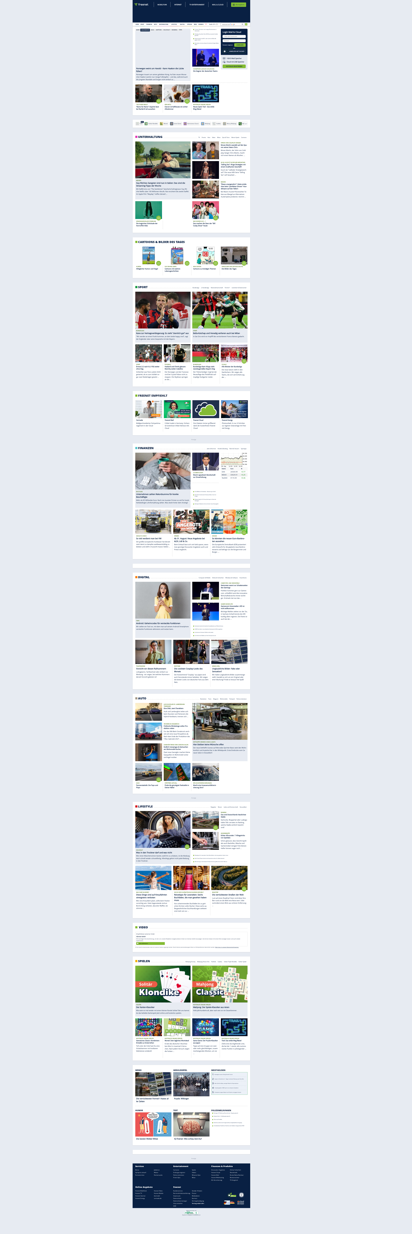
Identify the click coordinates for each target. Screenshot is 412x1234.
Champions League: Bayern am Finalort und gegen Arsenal (227, 1092)
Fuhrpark (232, 699)
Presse (194, 1193)
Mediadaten (196, 1196)
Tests (209, 699)
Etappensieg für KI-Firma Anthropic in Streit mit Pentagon (205, 500)
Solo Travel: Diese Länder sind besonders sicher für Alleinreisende (209, 858)
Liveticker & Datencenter (239, 287)
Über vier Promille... (218, 1119)
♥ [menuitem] (206, 24)
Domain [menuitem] (201, 24)
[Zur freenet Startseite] (141, 4)
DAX (223, 472)
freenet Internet (140, 1196)
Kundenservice (178, 1191)
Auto (142, 698)
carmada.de (158, 1198)
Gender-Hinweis (197, 1191)
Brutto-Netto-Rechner (237, 1175)
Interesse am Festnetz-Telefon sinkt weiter (204, 632)
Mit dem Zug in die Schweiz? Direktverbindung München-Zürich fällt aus (211, 861)
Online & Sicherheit (218, 577)
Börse (137, 1170)
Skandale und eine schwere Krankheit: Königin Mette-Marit (207, 43)
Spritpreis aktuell (140, 1172)
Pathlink (213, 961)
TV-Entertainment (196, 5)
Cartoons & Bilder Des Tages (161, 242)
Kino (209, 137)
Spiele (194, 1170)
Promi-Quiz (176, 1177)
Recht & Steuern (234, 448)
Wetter (156, 1172)
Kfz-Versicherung (216, 1180)
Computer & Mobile (204, 577)
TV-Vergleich (234, 1180)
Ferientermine (139, 1175)
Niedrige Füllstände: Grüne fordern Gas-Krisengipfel (206, 504)
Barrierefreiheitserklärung (181, 1193)
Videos (194, 1172)
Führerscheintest (242, 699)
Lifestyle (145, 806)
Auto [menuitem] (155, 24)
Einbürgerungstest (179, 1172)
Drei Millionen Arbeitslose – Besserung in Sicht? (205, 491)
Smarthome (243, 577)
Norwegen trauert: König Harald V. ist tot (223, 1074)
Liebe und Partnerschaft (231, 807)
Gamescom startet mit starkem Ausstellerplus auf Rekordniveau (209, 626)
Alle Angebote (240, 5)
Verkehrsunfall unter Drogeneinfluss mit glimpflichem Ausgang (228, 1122)
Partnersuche (158, 1175)
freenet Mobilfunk (141, 1191)
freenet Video (158, 1191)
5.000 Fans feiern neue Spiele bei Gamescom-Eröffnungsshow (208, 629)
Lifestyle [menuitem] (174, 24)
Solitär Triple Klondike (230, 961)
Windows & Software (231, 577)
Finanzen (146, 448)
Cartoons (244, 137)
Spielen (144, 961)
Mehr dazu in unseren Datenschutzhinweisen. (227, 947)
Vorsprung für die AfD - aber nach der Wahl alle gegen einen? (205, 39)
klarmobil (157, 1196)
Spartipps (244, 448)
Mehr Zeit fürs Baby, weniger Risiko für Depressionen (226, 1083)
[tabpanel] (163, 54)
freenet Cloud (215, 1172)
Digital (144, 577)
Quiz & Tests (226, 137)
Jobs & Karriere (211, 448)
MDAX (224, 475)
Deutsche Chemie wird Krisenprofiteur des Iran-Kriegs (205, 495)
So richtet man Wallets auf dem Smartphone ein (205, 635)
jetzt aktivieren (143, 943)
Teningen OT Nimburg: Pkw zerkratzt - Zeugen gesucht (226, 1113)
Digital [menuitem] (182, 24)
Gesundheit (243, 807)
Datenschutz (177, 1198)
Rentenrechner (234, 1177)
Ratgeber (213, 807)
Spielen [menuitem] (189, 24)
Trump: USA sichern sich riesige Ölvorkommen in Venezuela (206, 30)
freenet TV (138, 1193)
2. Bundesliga (205, 287)
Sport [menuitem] (142, 24)
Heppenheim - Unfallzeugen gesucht (222, 1116)
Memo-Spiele (235, 137)
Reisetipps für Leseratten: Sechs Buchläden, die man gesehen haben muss (211, 855)
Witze (218, 137)
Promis (204, 137)
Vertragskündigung (198, 1201)
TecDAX (224, 478)
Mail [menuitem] (195, 24)
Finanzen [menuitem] (149, 24)
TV (199, 137)
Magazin (215, 699)
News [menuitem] (137, 24)
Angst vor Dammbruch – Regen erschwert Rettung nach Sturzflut (229, 1079)
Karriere (194, 1198)
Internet (178, 5)
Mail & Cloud (217, 5)
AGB (174, 1206)
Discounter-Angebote (218, 1170)
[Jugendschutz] (191, 1212)
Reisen (220, 807)
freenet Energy (140, 1198)
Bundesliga (196, 287)
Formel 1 (227, 287)
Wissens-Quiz (196, 1175)
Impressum (176, 1196)
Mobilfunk (162, 5)
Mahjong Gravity (190, 961)
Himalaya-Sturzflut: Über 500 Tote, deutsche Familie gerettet (206, 34)
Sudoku (220, 961)
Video (213, 137)
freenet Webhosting (217, 1177)
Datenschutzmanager (180, 1201)
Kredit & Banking (223, 448)
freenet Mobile (158, 1193)
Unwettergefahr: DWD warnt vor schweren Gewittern (226, 1088)
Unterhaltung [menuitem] (163, 24)
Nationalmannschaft (217, 287)
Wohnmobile (224, 699)
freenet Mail (215, 1175)
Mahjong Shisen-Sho (203, 961)
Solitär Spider (243, 961)
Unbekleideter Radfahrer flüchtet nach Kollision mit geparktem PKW (229, 1126)
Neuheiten (203, 699)
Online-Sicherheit (235, 1170)
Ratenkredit (233, 1172)
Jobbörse (157, 1170)
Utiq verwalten (178, 1203)
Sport (143, 287)
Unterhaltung (150, 137)
